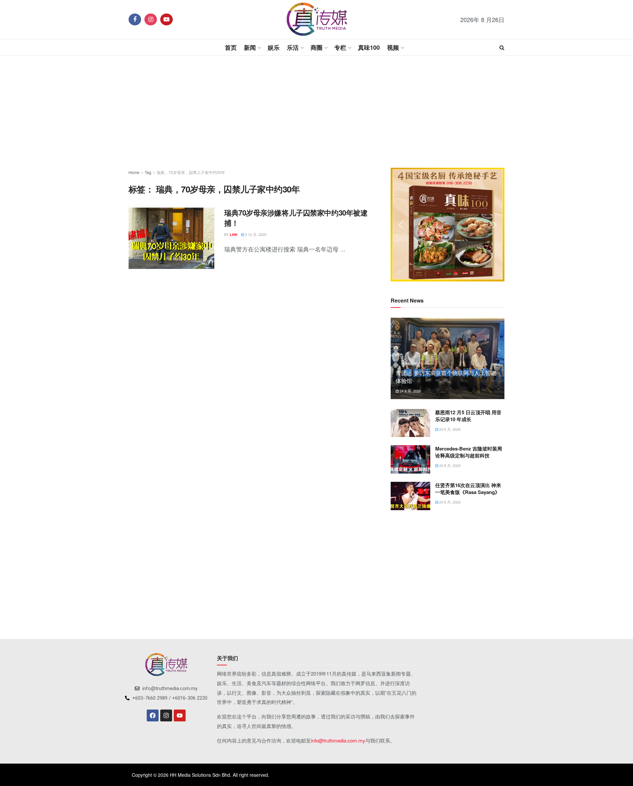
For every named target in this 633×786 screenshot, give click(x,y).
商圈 (316, 47)
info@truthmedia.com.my (338, 740)
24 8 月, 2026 (410, 390)
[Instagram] (166, 715)
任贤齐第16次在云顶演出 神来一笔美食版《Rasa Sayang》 (468, 488)
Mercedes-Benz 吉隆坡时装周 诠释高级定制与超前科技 (468, 452)
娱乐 (274, 47)
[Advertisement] (316, 112)
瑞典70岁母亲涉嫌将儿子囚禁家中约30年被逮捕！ (295, 217)
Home (134, 172)
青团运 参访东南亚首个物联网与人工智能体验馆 (446, 376)
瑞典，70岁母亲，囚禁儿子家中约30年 (191, 172)
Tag (148, 172)
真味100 (369, 47)
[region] (447, 224)
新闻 (250, 47)
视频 (393, 47)
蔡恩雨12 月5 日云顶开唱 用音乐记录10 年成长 (468, 416)
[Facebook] (153, 715)
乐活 (293, 47)
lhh (233, 234)
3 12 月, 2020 (255, 234)
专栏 (340, 47)
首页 (231, 47)
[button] (401, 224)
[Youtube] (180, 715)
